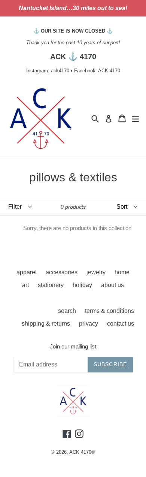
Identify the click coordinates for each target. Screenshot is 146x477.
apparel (26, 272)
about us (112, 285)
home (122, 272)
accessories (61, 272)
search (67, 311)
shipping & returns (46, 323)
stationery (51, 285)
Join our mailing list (73, 346)
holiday (82, 285)
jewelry (96, 272)
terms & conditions (109, 311)
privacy (88, 323)
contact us (120, 323)
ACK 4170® (82, 452)
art (25, 285)
